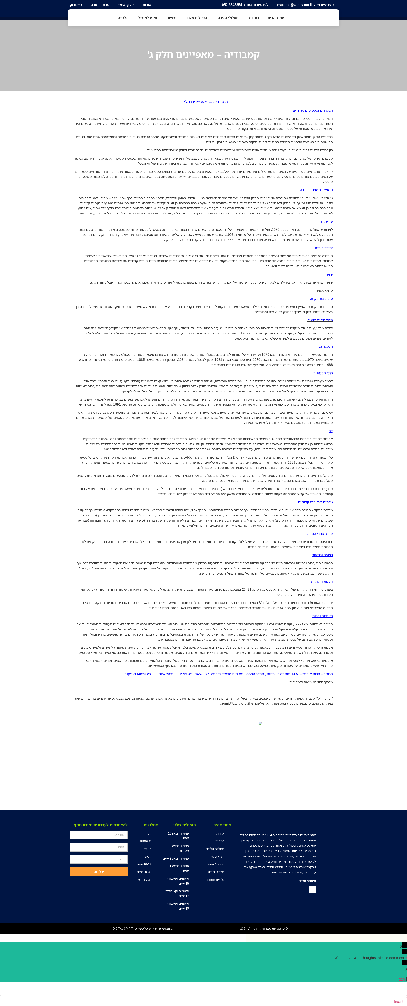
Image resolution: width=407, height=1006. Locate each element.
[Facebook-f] (312, 889)
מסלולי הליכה (228, 17)
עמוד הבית (276, 17)
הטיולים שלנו (197, 17)
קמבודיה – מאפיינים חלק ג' (203, 54)
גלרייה (123, 17)
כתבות (254, 17)
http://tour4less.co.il (138, 674)
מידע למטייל (147, 17)
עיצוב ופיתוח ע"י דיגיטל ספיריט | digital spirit (143, 928)
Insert (398, 1001)
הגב (402, 979)
